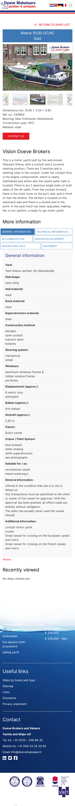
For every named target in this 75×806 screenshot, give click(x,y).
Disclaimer (9, 698)
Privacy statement (15, 704)
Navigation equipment (49, 238)
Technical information (52, 231)
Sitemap (8, 686)
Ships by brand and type (19, 680)
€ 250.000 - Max (56, 638)
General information (16, 231)
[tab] (53, 231)
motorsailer (10, 636)
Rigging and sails (13, 246)
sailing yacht (11, 652)
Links (6, 692)
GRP (40, 618)
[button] (70, 5)
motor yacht (11, 630)
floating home (12, 612)
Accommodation (13, 238)
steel (40, 624)
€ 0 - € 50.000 (55, 612)
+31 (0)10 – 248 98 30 (28, 740)
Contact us (16, 136)
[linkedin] (5, 758)
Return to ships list (54, 24)
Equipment (50, 246)
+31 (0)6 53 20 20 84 (31, 746)
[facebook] (16, 758)
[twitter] (10, 758)
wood (41, 612)
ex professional (13, 624)
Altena (7, 559)
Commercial (10, 618)
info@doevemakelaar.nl (26, 752)
